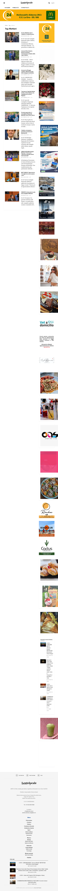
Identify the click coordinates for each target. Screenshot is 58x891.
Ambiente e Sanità (29, 828)
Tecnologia (29, 850)
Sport (29, 830)
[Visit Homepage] (27, 3)
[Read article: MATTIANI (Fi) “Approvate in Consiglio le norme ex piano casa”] (12, 177)
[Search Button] (49, 3)
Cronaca (29, 822)
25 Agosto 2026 (32, 872)
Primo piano (29, 820)
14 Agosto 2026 (32, 877)
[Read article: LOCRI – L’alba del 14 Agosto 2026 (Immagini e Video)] (13, 877)
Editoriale (29, 845)
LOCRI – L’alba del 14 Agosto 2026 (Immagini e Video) (50, 687)
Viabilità (29, 857)
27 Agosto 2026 (32, 866)
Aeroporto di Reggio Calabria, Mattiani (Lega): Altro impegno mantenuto (27, 72)
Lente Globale (29, 847)
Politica (29, 824)
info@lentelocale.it (29, 811)
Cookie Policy (25, 7)
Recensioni (29, 835)
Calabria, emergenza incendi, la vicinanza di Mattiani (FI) (26, 132)
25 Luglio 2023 (25, 134)
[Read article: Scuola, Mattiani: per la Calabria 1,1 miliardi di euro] (12, 37)
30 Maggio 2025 (25, 36)
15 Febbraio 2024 (26, 74)
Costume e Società (29, 826)
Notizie (29, 839)
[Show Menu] (4, 3)
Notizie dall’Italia (29, 841)
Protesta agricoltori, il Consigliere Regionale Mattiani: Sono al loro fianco (28, 114)
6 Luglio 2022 (25, 177)
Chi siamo (7, 7)
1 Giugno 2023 (25, 157)
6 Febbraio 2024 (25, 117)
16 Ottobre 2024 (33, 884)
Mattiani (13, 25)
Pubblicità (16, 7)
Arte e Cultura (29, 832)
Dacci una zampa (29, 855)
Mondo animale (29, 853)
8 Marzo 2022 (25, 195)
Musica (29, 837)
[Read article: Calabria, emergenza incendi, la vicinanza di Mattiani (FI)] (12, 135)
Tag (9, 25)
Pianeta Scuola (29, 833)
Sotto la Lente (29, 849)
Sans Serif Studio (37, 887)
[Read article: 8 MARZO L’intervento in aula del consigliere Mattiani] (12, 196)
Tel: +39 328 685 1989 (29, 804)
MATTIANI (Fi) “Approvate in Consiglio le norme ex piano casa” (28, 174)
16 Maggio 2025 (25, 57)
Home (6, 25)
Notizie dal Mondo (29, 843)
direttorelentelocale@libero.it (29, 812)
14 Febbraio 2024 (26, 97)
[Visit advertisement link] (29, 15)
